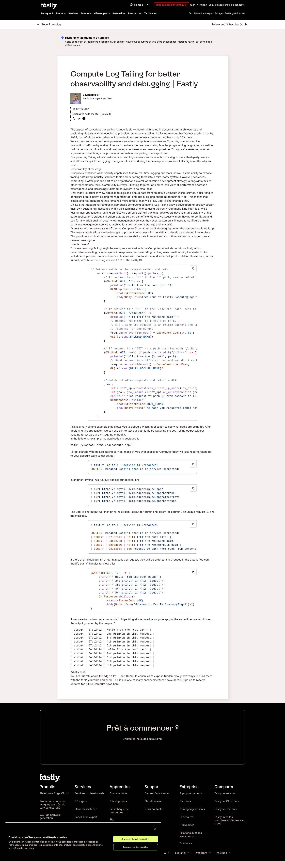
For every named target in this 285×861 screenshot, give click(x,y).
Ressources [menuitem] (135, 13)
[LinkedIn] (79, 119)
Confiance (185, 843)
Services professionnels (89, 793)
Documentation (119, 793)
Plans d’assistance (86, 809)
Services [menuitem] (73, 13)
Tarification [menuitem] (150, 13)
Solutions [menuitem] (86, 13)
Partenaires (186, 817)
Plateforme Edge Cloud (54, 793)
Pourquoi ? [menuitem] (47, 13)
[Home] (48, 5)
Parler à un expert (204, 13)
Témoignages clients (192, 809)
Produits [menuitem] (61, 13)
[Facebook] (83, 119)
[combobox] (139, 5)
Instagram (201, 852)
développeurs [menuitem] (102, 13)
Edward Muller (91, 94)
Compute (106, 113)
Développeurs (118, 801)
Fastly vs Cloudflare (226, 801)
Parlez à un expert (86, 817)
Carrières (185, 801)
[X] (74, 119)
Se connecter (238, 4)
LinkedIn (180, 852)
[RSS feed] (246, 24)
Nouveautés (186, 825)
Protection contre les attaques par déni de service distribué (52, 804)
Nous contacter (153, 809)
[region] (83, 839)
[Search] (190, 13)
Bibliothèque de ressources (119, 810)
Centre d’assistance (219, 4)
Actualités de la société (85, 113)
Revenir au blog (51, 24)
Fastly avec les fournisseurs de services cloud (229, 820)
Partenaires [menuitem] (119, 13)
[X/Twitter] (241, 24)
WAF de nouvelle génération (50, 816)
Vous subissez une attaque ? (171, 4)
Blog (112, 819)
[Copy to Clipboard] (193, 268)
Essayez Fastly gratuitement (230, 13)
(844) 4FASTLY (198, 4)
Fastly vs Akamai (224, 793)
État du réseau (153, 801)
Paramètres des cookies (135, 847)
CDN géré (81, 801)
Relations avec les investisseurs (190, 834)
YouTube (221, 852)
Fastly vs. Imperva (225, 809)
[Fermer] (155, 828)
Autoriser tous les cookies (135, 839)
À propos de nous (190, 793)
